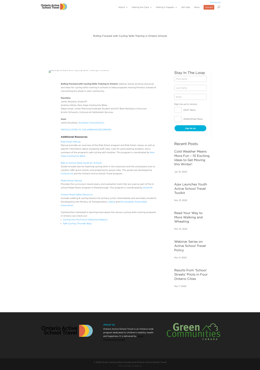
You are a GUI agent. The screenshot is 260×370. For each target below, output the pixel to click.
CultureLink (67, 173)
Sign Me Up (190, 128)
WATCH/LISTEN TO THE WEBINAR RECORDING (86, 129)
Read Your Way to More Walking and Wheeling (188, 217)
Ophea (111, 202)
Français (215, 2)
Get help (185, 7)
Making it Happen (165, 7)
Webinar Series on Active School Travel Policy (190, 246)
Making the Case (140, 7)
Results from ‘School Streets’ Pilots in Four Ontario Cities (191, 274)
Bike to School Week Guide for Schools (81, 163)
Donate (209, 7)
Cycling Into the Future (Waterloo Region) (85, 219)
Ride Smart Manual (70, 142)
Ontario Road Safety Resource (77, 194)
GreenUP (147, 187)
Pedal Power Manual (71, 180)
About (121, 7)
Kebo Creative (134, 366)
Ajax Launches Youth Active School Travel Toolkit (190, 189)
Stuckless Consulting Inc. (92, 122)
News (197, 7)
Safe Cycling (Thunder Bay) (77, 223)
